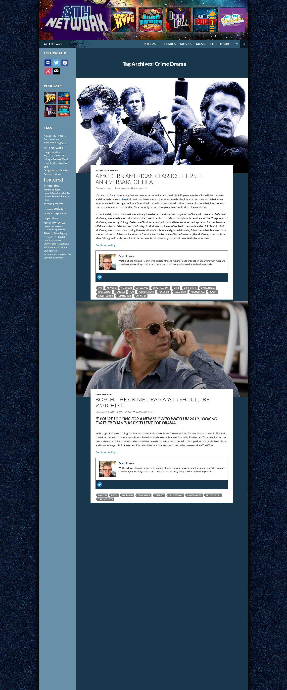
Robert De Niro (105, 296)
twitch (62, 237)
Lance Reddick (176, 495)
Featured (120, 292)
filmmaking (51, 186)
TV (236, 44)
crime (176, 288)
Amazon (102, 495)
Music (201, 44)
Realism (213, 292)
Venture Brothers (63, 244)
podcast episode (55, 213)
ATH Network (53, 44)
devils (65, 162)
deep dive (48, 163)
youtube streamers (53, 257)
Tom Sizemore (124, 296)
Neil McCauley (198, 292)
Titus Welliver (105, 499)
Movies (186, 44)
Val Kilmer (141, 296)
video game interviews (55, 247)
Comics (170, 44)
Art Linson (126, 288)
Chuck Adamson (161, 288)
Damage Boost (60, 159)
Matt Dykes (123, 188)
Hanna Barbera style (52, 193)
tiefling (48, 236)
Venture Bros (50, 243)
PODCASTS (151, 44)
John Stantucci (146, 292)
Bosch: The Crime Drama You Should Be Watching (152, 402)
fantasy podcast (52, 174)
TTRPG (56, 236)
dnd (46, 166)
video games (50, 250)
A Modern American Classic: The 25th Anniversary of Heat (150, 178)
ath (65, 143)
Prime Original (104, 394)
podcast (58, 208)
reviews (60, 226)
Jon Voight (164, 292)
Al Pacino (111, 288)
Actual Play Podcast (55, 135)
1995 (100, 288)
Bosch (114, 495)
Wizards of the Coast (53, 254)
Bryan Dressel (50, 155)
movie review (53, 204)
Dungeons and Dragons (56, 170)
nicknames (48, 209)
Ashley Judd (142, 288)
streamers (49, 229)
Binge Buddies (52, 152)
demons (57, 162)
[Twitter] (99, 277)
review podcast (50, 226)
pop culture (51, 218)
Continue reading (107, 245)
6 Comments (140, 188)
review (60, 222)
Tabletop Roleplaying (55, 233)
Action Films (102, 170)
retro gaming (50, 222)
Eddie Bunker (104, 292)
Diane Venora (208, 288)
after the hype (54, 143)
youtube (66, 254)
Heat (132, 292)
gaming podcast (52, 189)
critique (48, 159)
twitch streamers (52, 240)
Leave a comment (145, 412)
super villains (59, 230)
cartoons (60, 155)
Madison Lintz (194, 495)
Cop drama (127, 495)
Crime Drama (190, 288)
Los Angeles (180, 292)
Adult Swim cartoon (51, 139)
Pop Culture (220, 44)
